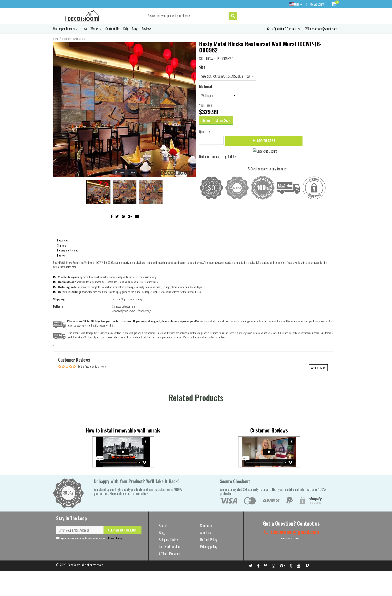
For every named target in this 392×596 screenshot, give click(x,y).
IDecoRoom (73, 565)
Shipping (61, 245)
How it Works (90, 28)
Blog (134, 28)
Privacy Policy (115, 538)
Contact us (206, 525)
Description (63, 240)
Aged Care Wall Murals (74, 39)
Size (202, 67)
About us (205, 532)
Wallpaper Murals (64, 28)
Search (163, 525)
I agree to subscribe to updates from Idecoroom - (90, 538)
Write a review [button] (318, 367)
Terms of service (169, 546)
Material (205, 86)
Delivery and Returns (67, 250)
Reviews (146, 28)
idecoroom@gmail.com (323, 28)
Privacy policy (208, 546)
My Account (317, 4)
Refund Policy (208, 539)
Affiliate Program (169, 553)
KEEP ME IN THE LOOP (122, 530)
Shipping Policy (168, 539)
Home (56, 39)
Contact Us (112, 28)
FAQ (125, 28)
